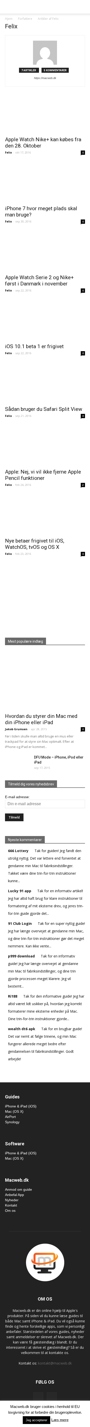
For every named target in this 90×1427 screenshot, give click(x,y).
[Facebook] (38, 1397)
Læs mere (59, 1420)
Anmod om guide (18, 1189)
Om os (10, 1211)
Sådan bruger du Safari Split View (43, 409)
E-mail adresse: (17, 797)
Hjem (8, 19)
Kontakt (11, 1205)
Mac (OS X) (14, 1111)
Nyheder (11, 1200)
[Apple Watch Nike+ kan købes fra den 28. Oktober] (45, 113)
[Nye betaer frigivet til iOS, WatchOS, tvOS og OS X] (45, 515)
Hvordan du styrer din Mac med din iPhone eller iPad (41, 719)
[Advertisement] (45, 595)
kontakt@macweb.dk (55, 1363)
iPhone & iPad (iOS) (20, 1106)
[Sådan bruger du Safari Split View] (45, 383)
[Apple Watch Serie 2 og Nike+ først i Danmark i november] (45, 251)
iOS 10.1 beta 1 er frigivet (34, 346)
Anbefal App (14, 1195)
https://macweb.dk (45, 78)
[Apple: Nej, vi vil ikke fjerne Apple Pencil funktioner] (45, 446)
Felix (8, 152)
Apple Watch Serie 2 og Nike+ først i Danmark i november (39, 280)
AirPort (10, 1117)
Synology (12, 1122)
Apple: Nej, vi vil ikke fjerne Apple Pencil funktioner (43, 475)
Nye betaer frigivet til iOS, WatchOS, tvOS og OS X (34, 544)
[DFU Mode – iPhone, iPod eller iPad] (13, 761)
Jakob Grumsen (16, 729)
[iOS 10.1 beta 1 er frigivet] (45, 320)
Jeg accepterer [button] (36, 1420)
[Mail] (52, 1397)
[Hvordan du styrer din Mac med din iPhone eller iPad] (45, 681)
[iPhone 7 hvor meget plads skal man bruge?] (45, 182)
